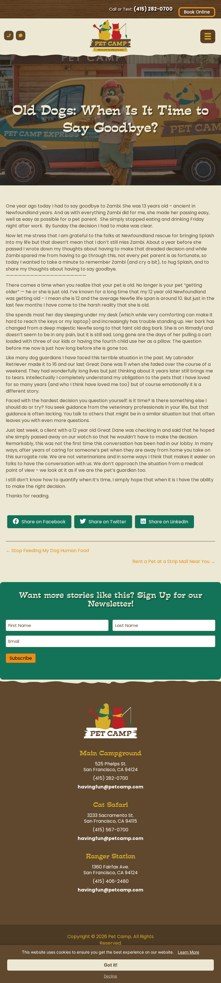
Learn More (188, 952)
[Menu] (207, 36)
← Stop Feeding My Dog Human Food (47, 550)
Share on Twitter (107, 521)
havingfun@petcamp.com (110, 787)
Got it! (110, 965)
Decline (110, 976)
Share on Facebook (44, 521)
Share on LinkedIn (168, 521)
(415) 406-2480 (111, 881)
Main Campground (111, 753)
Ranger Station (110, 856)
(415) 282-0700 (153, 8)
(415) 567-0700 (110, 829)
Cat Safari (110, 805)
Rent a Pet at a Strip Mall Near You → (173, 561)
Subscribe (20, 658)
